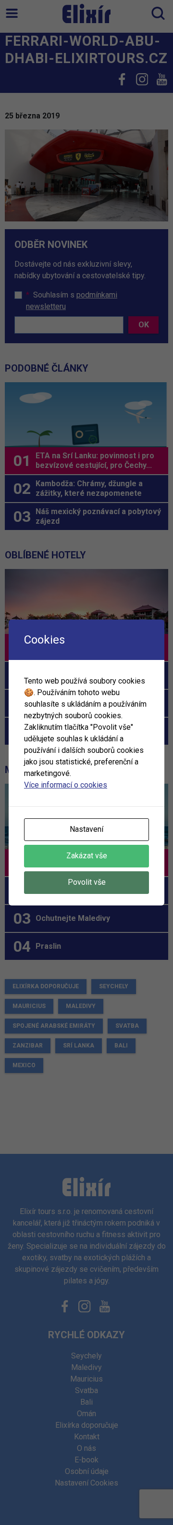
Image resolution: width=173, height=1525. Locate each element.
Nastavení (86, 829)
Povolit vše (87, 882)
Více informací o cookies (65, 784)
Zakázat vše (86, 855)
